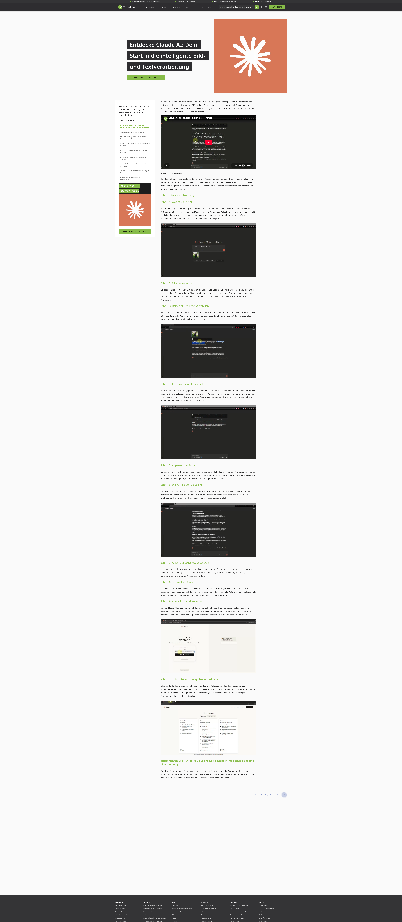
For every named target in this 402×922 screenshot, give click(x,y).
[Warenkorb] (266, 7)
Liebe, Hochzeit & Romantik (238, 912)
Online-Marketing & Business (152, 909)
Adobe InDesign (120, 909)
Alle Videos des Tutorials (146, 78)
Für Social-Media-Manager (267, 909)
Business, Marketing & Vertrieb (239, 905)
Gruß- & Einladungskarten (209, 909)
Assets (174, 902)
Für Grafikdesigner (265, 918)
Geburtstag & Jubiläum (237, 915)
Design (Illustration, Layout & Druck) (154, 918)
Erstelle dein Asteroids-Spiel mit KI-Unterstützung (131, 179)
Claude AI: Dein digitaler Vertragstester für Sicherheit (133, 165)
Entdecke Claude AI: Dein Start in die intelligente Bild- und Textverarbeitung (134, 126)
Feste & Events (234, 909)
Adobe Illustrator (120, 918)
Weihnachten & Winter (237, 918)
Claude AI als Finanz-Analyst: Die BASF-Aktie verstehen (134, 151)
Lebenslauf (204, 912)
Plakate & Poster (206, 918)
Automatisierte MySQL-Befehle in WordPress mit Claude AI (135, 145)
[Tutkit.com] (127, 7)
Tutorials (147, 902)
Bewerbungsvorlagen (208, 905)
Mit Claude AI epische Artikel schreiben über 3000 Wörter (134, 158)
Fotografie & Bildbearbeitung (152, 905)
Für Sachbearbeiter (265, 912)
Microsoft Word (119, 912)
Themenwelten (235, 902)
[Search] (257, 7)
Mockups (175, 905)
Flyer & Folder (205, 915)
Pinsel (174, 918)
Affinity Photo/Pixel (121, 915)
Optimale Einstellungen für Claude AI (132, 132)
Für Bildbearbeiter (264, 915)
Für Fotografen (263, 905)
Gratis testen (276, 7)
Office (145, 915)
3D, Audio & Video (149, 912)
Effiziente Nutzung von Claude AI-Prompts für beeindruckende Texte (134, 138)
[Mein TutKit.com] (261, 7)
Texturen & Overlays (178, 912)
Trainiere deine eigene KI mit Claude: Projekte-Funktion (135, 172)
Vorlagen (204, 902)
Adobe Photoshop (120, 905)
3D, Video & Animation (179, 915)
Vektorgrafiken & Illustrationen (182, 909)
